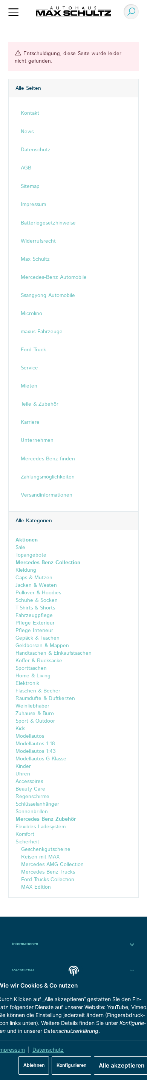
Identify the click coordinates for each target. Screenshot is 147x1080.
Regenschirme (32, 796)
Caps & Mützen (33, 578)
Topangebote (30, 555)
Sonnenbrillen (31, 811)
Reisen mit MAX (39, 857)
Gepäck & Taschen (37, 638)
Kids (20, 728)
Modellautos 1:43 (35, 751)
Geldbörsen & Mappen (42, 645)
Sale (20, 547)
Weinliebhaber (32, 706)
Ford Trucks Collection (46, 879)
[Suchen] (129, 12)
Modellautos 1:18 (35, 744)
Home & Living (33, 676)
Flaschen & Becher (37, 691)
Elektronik (27, 683)
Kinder (23, 766)
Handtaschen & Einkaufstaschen (53, 653)
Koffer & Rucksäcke (38, 661)
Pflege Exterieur (35, 623)
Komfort (24, 834)
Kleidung (25, 570)
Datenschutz (48, 1049)
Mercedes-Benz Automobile (54, 277)
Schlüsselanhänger (37, 804)
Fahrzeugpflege (34, 615)
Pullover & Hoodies (38, 593)
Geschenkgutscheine (44, 849)
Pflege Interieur (34, 630)
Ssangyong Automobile (48, 295)
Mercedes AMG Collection (51, 864)
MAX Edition (35, 887)
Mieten (29, 386)
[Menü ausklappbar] (14, 12)
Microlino (31, 313)
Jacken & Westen (36, 585)
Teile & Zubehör (39, 404)
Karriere (30, 422)
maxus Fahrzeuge (42, 331)
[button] (73, 944)
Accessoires (29, 781)
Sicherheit (27, 842)
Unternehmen (37, 440)
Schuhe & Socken (36, 600)
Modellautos (29, 736)
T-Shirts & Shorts (35, 608)
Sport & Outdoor (35, 721)
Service (29, 368)
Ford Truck (33, 350)
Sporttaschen (31, 668)
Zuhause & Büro (34, 713)
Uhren (22, 774)
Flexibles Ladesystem (40, 827)
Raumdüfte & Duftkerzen (45, 698)
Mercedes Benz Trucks (47, 872)
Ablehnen (33, 1065)
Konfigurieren (71, 1065)
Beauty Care (30, 789)
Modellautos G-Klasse (40, 759)
